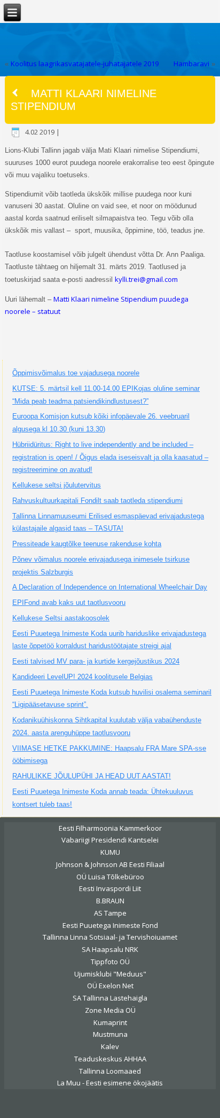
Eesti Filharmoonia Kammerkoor (110, 828)
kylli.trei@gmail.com (146, 279)
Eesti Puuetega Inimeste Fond (110, 925)
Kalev (110, 1046)
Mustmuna (110, 1034)
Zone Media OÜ (110, 1010)
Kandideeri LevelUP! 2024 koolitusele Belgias (82, 677)
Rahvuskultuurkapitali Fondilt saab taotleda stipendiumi (97, 501)
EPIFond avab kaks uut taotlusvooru (68, 603)
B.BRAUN (110, 901)
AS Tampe (110, 913)
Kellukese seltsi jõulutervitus (56, 485)
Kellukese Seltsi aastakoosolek (60, 618)
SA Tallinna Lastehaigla (110, 998)
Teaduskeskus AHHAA (110, 1059)
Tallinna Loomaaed (110, 1071)
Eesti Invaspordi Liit (110, 888)
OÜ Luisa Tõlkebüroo (110, 876)
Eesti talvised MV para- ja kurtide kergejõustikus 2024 (95, 661)
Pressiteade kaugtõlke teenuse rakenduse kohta (86, 544)
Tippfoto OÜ (110, 961)
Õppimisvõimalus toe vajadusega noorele (75, 373)
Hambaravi (191, 63)
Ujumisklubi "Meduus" (110, 974)
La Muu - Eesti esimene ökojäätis (110, 1083)
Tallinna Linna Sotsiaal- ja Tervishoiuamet (110, 937)
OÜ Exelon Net (110, 985)
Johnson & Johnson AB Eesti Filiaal (110, 864)
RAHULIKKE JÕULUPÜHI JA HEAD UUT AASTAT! (91, 776)
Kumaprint (110, 1022)
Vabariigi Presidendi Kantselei (110, 840)
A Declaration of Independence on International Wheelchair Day (109, 587)
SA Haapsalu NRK (110, 949)
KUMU (110, 852)
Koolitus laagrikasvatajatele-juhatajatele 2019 (85, 63)
